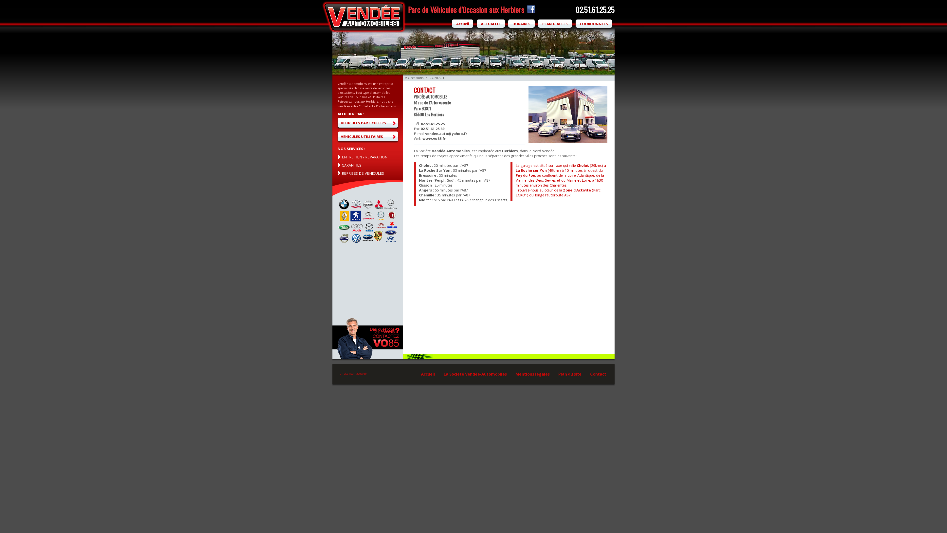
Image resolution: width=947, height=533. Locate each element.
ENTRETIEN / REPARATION (364, 156)
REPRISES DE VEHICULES (363, 173)
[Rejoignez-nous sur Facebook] (530, 11)
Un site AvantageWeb (353, 373)
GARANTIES (351, 165)
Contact (598, 374)
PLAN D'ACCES (555, 23)
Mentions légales (532, 374)
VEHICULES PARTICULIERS (363, 122)
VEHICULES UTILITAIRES (362, 136)
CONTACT (437, 78)
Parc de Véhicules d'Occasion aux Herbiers (466, 9)
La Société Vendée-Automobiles (475, 374)
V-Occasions (414, 78)
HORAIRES (521, 23)
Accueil (462, 23)
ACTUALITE (491, 23)
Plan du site (570, 374)
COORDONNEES (594, 23)
